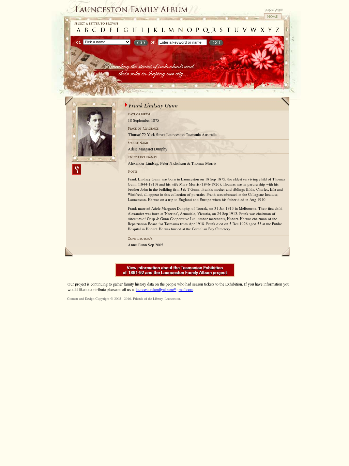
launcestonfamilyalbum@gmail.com (164, 289)
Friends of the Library (148, 298)
